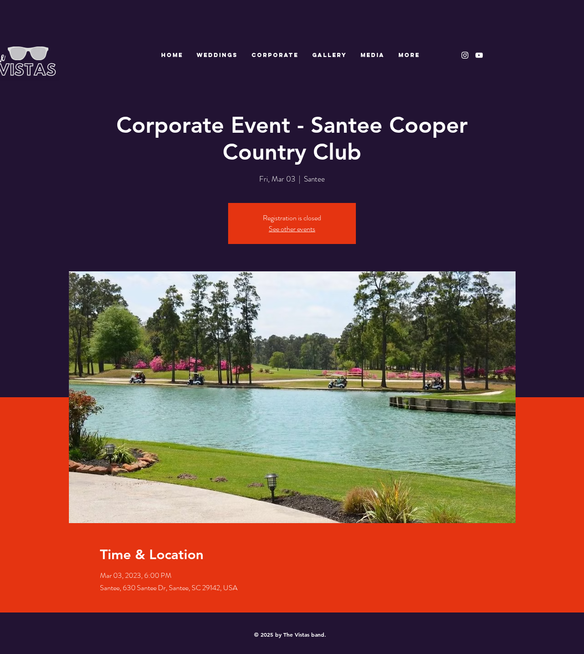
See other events (292, 228)
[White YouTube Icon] (479, 55)
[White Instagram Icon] (464, 55)
